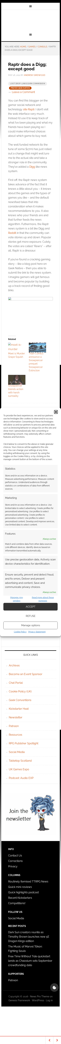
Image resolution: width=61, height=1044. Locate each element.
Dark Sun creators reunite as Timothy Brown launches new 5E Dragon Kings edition (28, 937)
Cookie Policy (20, 631)
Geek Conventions (20, 700)
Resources (15, 734)
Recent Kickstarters (20, 897)
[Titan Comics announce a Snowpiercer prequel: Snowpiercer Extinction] (37, 347)
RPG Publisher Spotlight (23, 743)
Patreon (14, 726)
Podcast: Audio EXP (21, 778)
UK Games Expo (19, 769)
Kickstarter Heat (19, 708)
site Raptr (28, 109)
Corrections (15, 861)
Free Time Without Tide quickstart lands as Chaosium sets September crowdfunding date (30, 961)
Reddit (12, 233)
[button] (56, 412)
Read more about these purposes (43, 599)
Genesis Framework (19, 1000)
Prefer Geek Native (20, 88)
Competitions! (16, 903)
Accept (30, 606)
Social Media (17, 752)
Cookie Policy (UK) (20, 691)
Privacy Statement (37, 631)
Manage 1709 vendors (16, 599)
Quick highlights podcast (23, 892)
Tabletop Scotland (20, 760)
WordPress (38, 1000)
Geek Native (30, 21)
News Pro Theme (39, 996)
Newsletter (15, 717)
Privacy (12, 866)
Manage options (30, 625)
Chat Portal (16, 682)
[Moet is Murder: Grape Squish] (16, 347)
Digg (32, 166)
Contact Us (15, 855)
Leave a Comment (23, 92)
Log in (49, 1000)
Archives (14, 665)
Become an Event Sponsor (25, 674)
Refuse (30, 616)
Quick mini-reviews (20, 887)
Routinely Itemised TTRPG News (28, 881)
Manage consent (54, 987)
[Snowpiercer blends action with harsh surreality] (16, 380)
